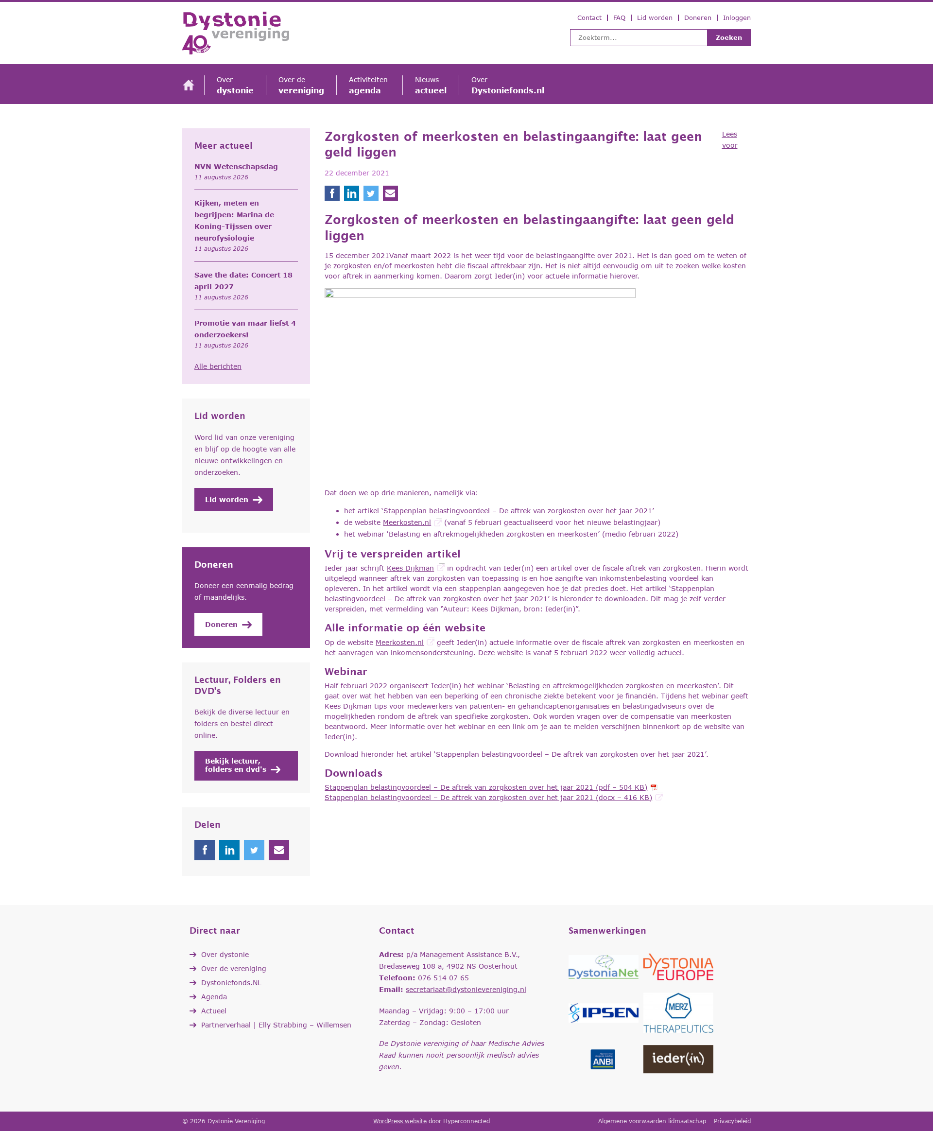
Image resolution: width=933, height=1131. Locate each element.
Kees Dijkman (410, 568)
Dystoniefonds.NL (231, 982)
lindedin (229, 850)
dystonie (235, 85)
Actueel (213, 1011)
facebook (204, 850)
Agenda (214, 996)
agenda (369, 85)
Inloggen (737, 17)
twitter (254, 850)
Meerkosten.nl (407, 522)
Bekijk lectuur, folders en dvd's (235, 765)
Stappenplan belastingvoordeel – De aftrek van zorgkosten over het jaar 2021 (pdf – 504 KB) (486, 787)
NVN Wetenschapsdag (236, 166)
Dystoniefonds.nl (507, 85)
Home (189, 85)
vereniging (301, 85)
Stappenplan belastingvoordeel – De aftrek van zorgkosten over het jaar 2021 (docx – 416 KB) (488, 797)
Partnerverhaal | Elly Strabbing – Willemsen (276, 1025)
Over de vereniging (233, 968)
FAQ (619, 17)
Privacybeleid (732, 1121)
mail (279, 850)
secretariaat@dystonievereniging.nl (466, 989)
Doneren (697, 17)
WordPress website (400, 1121)
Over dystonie (225, 954)
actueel (431, 85)
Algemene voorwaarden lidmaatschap (652, 1121)
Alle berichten (218, 366)
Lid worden (655, 17)
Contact (589, 17)
